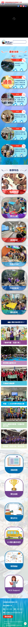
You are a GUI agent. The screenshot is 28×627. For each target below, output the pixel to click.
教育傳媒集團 (13, 625)
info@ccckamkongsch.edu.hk (14, 612)
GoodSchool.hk (19, 625)
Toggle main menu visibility (26, 6)
